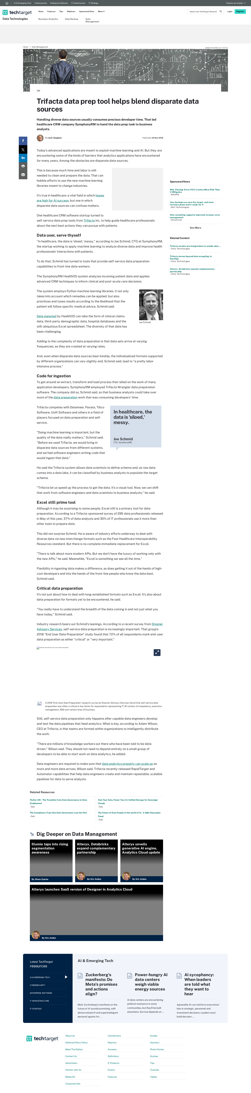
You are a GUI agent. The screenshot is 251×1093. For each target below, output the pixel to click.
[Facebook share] (23, 141)
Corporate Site (72, 1083)
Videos (153, 1077)
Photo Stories (157, 1049)
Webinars (71, 11)
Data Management (92, 20)
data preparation (65, 397)
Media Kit (70, 1077)
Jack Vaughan (55, 138)
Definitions (113, 1056)
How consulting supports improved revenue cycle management (195, 216)
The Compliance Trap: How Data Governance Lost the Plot (58, 813)
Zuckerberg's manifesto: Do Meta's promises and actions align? (101, 984)
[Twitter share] (23, 149)
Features (51, 11)
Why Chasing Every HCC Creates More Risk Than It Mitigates (195, 190)
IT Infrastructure (78, 3)
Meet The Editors (74, 1049)
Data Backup (71, 19)
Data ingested (46, 316)
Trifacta (89, 220)
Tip (38, 91)
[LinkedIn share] (23, 158)
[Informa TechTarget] (6, 3)
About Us (70, 1035)
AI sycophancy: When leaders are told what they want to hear (199, 984)
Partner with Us (73, 1070)
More (100, 11)
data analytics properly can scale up (127, 764)
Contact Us (71, 1056)
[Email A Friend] (23, 175)
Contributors (114, 1035)
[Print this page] (23, 166)
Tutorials (154, 1070)
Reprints (112, 1042)
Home (25, 47)
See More (195, 228)
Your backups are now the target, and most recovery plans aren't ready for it (192, 203)
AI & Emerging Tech (22, 3)
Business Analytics (48, 19)
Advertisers (71, 1063)
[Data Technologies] (17, 8)
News (41, 11)
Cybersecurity (41, 3)
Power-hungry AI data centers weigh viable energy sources (151, 981)
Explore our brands (234, 3)
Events (111, 1070)
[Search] (221, 11)
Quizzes (154, 1056)
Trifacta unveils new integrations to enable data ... (195, 246)
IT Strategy (93, 3)
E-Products (113, 1063)
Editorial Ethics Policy (76, 1042)
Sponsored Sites (86, 11)
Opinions (154, 1042)
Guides (153, 1035)
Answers (112, 1049)
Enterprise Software (59, 3)
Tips (61, 11)
